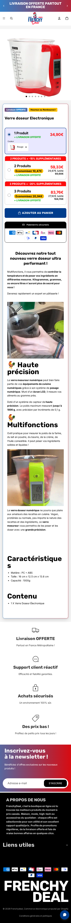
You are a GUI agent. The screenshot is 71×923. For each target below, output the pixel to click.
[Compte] (59, 18)
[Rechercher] (11, 18)
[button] (35, 141)
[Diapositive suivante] (67, 6)
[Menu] (4, 18)
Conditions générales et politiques (35, 916)
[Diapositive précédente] (4, 6)
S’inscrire (55, 783)
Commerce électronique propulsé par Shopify (46, 908)
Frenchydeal (17, 908)
